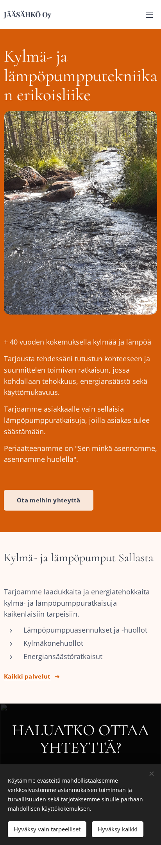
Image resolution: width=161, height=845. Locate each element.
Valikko (149, 14)
